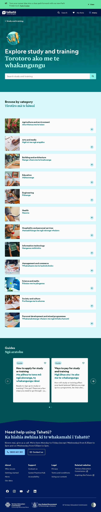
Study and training (15, 21)
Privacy (55, 469)
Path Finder (25, 6)
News (7, 476)
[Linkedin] (35, 491)
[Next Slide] (93, 381)
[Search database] (93, 76)
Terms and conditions (61, 473)
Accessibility (33, 476)
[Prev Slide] (8, 381)
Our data (9, 480)
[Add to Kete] (45, 363)
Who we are (10, 469)
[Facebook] (7, 491)
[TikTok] (28, 491)
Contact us (38, 452)
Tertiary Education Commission (83, 470)
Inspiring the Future (83, 475)
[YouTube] (21, 491)
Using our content (59, 476)
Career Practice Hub (36, 473)
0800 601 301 (16, 452)
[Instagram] (14, 491)
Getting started (11, 473)
